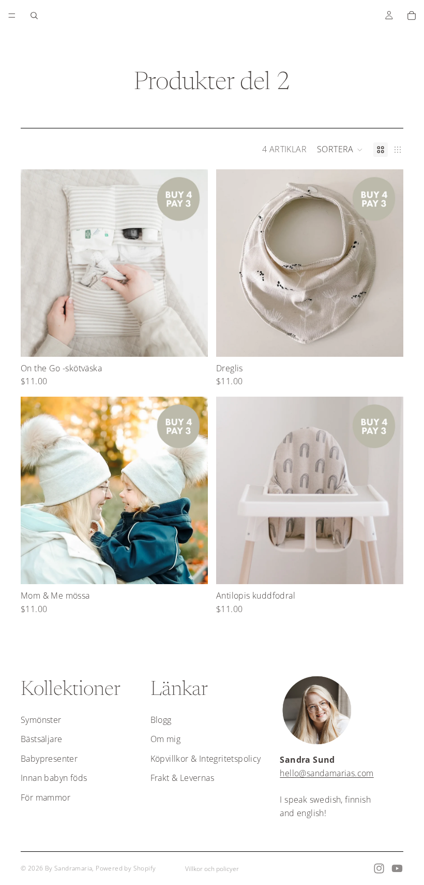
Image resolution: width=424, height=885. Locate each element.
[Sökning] (34, 15)
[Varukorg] (411, 15)
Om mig (165, 739)
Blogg (161, 720)
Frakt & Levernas (182, 778)
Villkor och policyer (212, 868)
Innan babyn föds (54, 778)
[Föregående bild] (36, 263)
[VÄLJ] (192, 340)
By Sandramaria (69, 868)
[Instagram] (379, 868)
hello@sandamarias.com (326, 773)
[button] (340, 149)
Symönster (41, 720)
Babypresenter (49, 758)
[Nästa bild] (192, 263)
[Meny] (12, 15)
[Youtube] (397, 868)
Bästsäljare (41, 739)
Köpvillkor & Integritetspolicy (205, 758)
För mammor (45, 797)
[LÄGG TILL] (387, 340)
